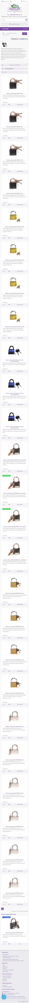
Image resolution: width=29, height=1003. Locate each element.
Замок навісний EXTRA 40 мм (14, 893)
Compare (5, 968)
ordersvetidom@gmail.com (9, 994)
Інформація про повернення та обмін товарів (13, 960)
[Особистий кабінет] (11, 1)
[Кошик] (24, 1)
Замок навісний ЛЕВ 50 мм (14, 160)
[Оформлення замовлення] (26, 1)
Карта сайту (5, 971)
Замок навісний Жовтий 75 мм (14, 226)
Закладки (5, 979)
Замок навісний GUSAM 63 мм (14, 626)
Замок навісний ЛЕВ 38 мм (14, 193)
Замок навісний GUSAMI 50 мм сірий (14, 526)
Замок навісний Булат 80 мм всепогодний (14, 360)
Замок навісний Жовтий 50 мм (14, 293)
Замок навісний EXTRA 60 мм (14, 826)
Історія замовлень (7, 977)
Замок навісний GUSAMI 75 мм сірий (14, 460)
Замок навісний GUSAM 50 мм (14, 660)
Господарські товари (12, 33)
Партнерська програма (8, 970)
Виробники (5, 967)
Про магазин (6, 954)
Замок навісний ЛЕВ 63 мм (14, 126)
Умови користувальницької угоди (10, 959)
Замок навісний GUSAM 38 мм (14, 693)
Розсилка (5, 980)
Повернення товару (7, 986)
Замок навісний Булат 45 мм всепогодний (14, 427)
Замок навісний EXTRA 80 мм (14, 760)
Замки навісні (6, 34)
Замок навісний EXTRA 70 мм (14, 793)
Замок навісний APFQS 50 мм (14, 932)
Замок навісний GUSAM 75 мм (14, 593)
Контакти (5, 985)
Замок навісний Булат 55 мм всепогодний (14, 393)
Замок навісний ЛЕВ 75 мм (14, 93)
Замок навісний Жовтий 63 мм (14, 260)
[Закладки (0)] (21, 1)
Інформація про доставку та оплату (11, 956)
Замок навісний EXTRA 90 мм (14, 726)
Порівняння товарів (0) (14, 65)
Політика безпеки (7, 957)
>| (10, 908)
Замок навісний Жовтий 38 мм (14, 326)
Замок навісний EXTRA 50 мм (14, 860)
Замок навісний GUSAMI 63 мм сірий (14, 493)
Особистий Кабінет (7, 976)
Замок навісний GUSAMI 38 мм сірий (14, 560)
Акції (4, 965)
